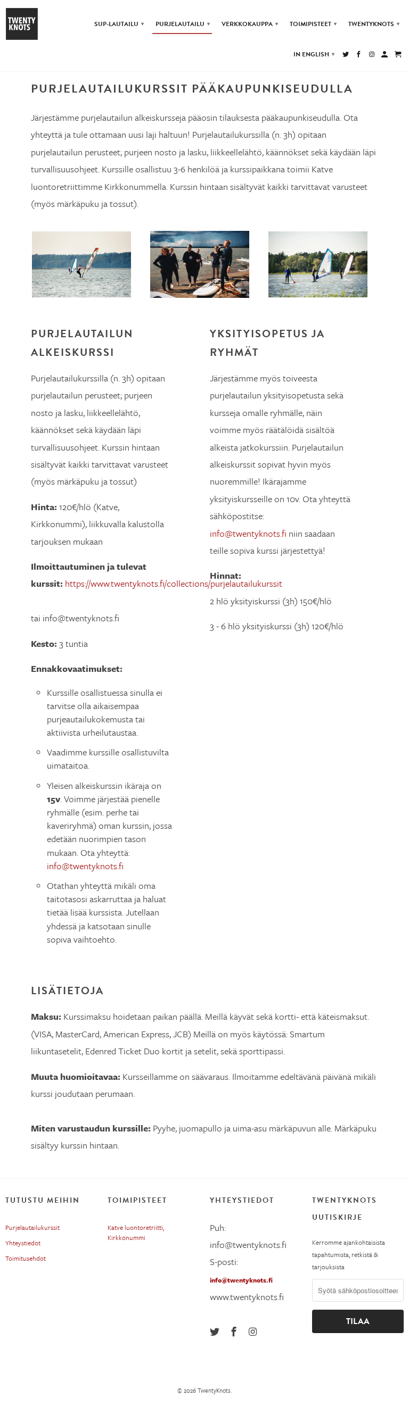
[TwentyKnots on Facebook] (235, 1331)
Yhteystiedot (22, 1242)
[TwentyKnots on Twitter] (216, 1331)
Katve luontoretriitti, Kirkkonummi (136, 1232)
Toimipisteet (313, 24)
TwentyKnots (214, 1390)
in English (313, 54)
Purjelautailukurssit (32, 1227)
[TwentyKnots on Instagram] (254, 1331)
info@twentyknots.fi (241, 1280)
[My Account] (385, 56)
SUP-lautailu (119, 24)
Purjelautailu (183, 24)
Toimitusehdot (25, 1258)
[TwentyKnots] (25, 24)
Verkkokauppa (250, 24)
